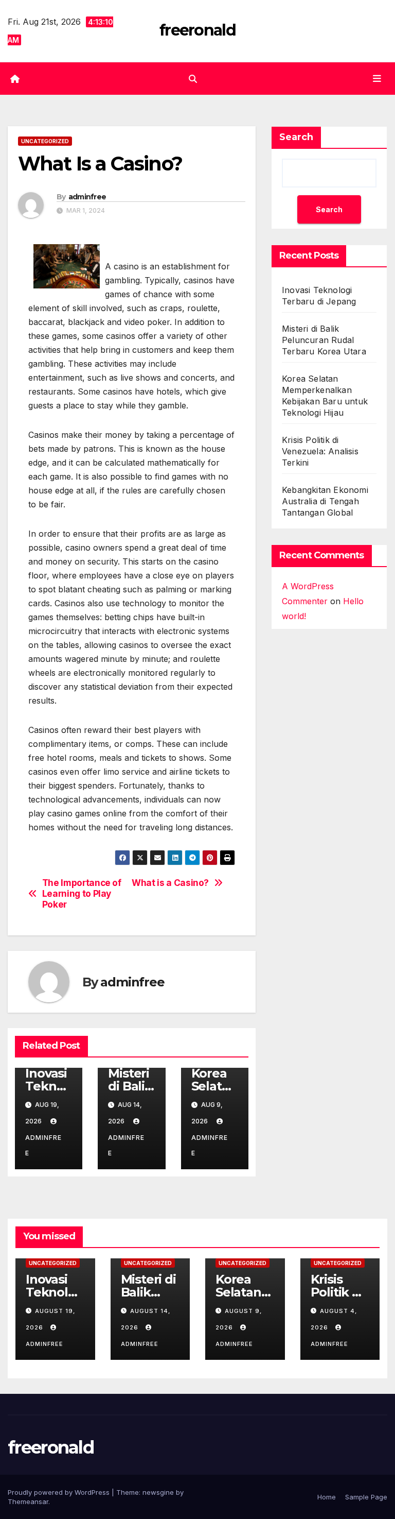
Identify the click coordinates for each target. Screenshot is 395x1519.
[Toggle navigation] (377, 78)
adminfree (87, 196)
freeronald (197, 30)
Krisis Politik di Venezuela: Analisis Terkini (320, 451)
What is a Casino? (170, 883)
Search (296, 137)
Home (326, 1497)
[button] (193, 79)
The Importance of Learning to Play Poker (81, 893)
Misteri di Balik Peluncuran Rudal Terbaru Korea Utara (324, 339)
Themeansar (28, 1501)
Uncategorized (45, 141)
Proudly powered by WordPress (60, 1492)
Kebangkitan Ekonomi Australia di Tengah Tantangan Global (325, 501)
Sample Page (366, 1497)
